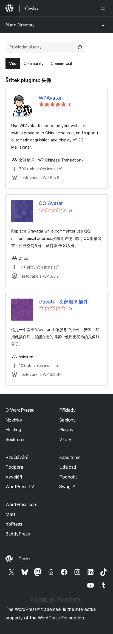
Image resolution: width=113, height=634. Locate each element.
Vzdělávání (16, 457)
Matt (10, 514)
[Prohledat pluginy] (79, 47)
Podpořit (68, 477)
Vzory (65, 439)
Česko (25, 558)
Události (67, 467)
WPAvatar (50, 98)
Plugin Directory (20, 25)
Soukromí (14, 439)
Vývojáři (13, 477)
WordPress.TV (19, 486)
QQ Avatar (51, 203)
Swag (67, 486)
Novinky (13, 420)
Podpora (14, 467)
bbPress (13, 524)
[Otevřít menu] (104, 8)
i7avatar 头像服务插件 (63, 302)
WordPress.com (21, 504)
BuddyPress (17, 534)
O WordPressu (19, 410)
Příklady (67, 410)
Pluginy (66, 429)
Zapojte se (70, 457)
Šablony (67, 420)
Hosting (13, 429)
